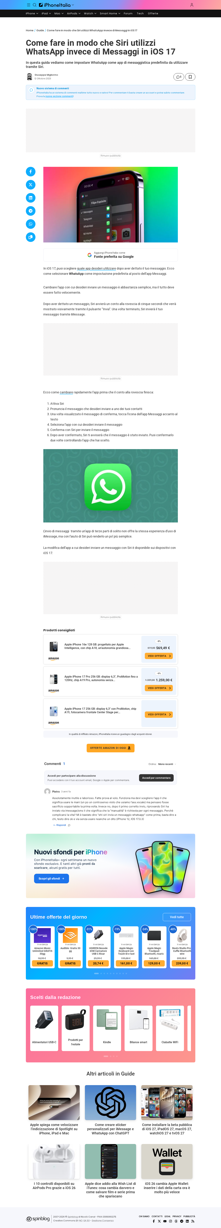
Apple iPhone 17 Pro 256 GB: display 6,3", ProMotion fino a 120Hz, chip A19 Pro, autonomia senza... (101, 678)
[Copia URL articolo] (30, 237)
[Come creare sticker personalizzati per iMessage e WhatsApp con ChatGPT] (110, 1102)
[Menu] (29, 5)
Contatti (157, 1216)
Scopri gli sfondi (49, 878)
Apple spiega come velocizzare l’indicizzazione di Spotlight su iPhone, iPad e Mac (54, 1129)
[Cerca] (35, 5)
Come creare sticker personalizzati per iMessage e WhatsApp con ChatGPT (110, 1129)
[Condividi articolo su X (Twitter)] (30, 185)
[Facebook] (153, 1221)
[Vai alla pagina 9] (123, 973)
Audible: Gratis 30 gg (70, 949)
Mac (57, 13)
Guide (40, 30)
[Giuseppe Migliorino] (29, 77)
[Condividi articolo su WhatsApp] (30, 224)
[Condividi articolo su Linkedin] (30, 198)
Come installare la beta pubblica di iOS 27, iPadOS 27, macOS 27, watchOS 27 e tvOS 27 (167, 1129)
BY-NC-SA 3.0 (83, 1220)
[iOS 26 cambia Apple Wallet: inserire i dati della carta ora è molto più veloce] (167, 1161)
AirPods (72, 13)
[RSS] (193, 1221)
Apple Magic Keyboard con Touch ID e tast (126, 951)
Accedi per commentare (156, 777)
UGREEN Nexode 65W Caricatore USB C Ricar (98, 951)
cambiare (66, 392)
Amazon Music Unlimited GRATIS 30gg (42, 951)
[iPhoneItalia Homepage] (54, 5)
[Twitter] (159, 1221)
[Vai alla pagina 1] (96, 973)
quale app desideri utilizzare (96, 268)
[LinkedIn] (187, 1221)
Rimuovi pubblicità (111, 155)
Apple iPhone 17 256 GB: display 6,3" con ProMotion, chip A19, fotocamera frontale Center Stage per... (100, 710)
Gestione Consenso (103, 1220)
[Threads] (176, 1221)
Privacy (177, 1216)
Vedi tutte (177, 917)
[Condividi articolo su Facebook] (30, 171)
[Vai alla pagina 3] (104, 973)
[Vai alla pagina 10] (126, 973)
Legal (168, 1216)
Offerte (153, 13)
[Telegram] (181, 1221)
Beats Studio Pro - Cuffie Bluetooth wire (182, 951)
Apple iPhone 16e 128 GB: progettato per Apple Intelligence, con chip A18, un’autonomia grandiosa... (97, 646)
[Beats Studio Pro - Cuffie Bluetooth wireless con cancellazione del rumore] (182, 935)
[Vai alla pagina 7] (117, 973)
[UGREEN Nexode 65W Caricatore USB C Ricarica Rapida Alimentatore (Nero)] (98, 935)
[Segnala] (69, 825)
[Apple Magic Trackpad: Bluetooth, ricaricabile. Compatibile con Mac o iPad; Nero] (154, 935)
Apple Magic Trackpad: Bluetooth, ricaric (154, 951)
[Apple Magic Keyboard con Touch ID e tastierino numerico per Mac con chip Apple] (126, 935)
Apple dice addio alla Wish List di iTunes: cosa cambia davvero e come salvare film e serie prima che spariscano (110, 1190)
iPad (45, 13)
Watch (88, 13)
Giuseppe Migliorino (46, 75)
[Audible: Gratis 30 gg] (70, 935)
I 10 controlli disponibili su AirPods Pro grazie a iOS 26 (54, 1186)
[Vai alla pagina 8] (120, 973)
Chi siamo (144, 1216)
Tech (140, 13)
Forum (128, 13)
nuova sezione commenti (59, 96)
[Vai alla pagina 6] (113, 973)
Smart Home (108, 13)
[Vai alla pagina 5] (110, 973)
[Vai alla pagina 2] (101, 973)
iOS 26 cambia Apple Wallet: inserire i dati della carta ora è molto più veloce (167, 1188)
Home (29, 30)
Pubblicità (189, 1216)
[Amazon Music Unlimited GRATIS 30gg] (42, 935)
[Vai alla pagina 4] (107, 973)
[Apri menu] (73, 5)
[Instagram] (170, 1221)
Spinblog (73, 1216)
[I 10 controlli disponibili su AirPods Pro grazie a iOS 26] (54, 1161)
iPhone (30, 13)
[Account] (191, 4)
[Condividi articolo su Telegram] (30, 211)
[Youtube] (165, 1221)
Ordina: (152, 764)
